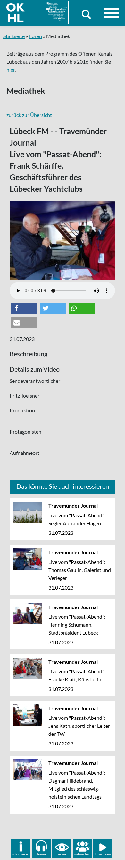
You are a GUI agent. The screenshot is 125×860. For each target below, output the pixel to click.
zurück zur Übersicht (29, 115)
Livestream (103, 854)
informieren (21, 854)
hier (10, 70)
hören (35, 36)
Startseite (14, 36)
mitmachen (82, 854)
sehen (62, 854)
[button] (24, 308)
